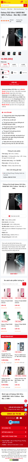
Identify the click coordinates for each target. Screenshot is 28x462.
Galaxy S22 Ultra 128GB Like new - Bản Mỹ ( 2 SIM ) (7, 380)
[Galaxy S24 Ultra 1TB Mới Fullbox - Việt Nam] (21, 371)
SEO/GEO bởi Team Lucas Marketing (14, 458)
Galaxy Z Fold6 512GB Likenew (7, 301)
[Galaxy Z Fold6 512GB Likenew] (7, 293)
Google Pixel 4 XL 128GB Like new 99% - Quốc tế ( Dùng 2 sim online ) (7, 355)
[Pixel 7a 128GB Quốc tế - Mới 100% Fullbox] (21, 346)
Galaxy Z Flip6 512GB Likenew (6, 325)
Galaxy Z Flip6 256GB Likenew (20, 325)
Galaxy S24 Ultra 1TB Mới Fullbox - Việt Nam (20, 380)
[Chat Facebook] (25, 409)
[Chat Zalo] (25, 405)
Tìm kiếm (24, 283)
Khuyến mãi (8, 112)
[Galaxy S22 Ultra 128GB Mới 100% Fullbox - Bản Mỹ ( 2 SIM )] (14, 37)
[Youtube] (21, 418)
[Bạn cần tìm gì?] (25, 5)
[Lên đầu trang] (25, 414)
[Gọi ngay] (25, 400)
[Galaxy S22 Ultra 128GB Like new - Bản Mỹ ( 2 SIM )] (7, 371)
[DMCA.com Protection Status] (14, 460)
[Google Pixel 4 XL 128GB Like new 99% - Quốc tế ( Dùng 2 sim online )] (7, 346)
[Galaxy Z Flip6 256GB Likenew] (21, 316)
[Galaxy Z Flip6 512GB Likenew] (7, 316)
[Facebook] (17, 418)
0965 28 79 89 (14, 413)
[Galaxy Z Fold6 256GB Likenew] (21, 293)
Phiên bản (3, 62)
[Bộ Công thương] (14, 422)
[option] (14, 37)
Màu (2, 69)
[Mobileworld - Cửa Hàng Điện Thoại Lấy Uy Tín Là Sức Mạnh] (6, 2)
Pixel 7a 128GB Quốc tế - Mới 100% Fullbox (20, 355)
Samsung (18, 21)
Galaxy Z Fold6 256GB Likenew (20, 301)
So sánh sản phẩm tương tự (14, 280)
